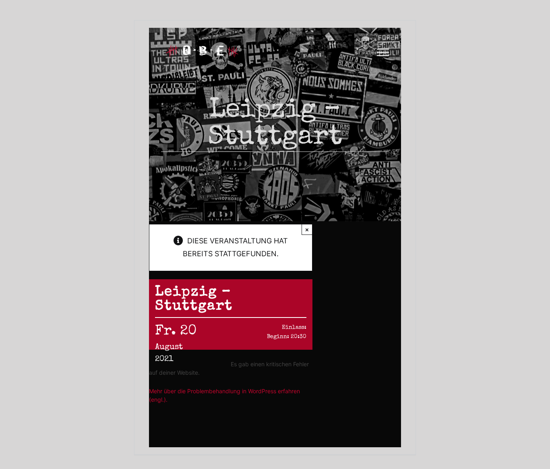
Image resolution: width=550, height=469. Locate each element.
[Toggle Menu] (383, 52)
